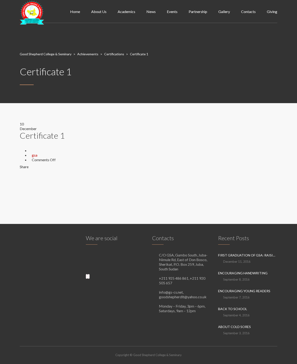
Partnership (198, 11)
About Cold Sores (234, 327)
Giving (272, 11)
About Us (99, 11)
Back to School (232, 309)
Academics (126, 11)
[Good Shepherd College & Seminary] (32, 11)
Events (172, 11)
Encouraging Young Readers (244, 291)
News (151, 11)
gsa (34, 155)
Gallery (224, 11)
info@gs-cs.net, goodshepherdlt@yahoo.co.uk (183, 294)
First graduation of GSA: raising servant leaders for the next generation (247, 255)
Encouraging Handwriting (243, 273)
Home (75, 11)
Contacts (248, 11)
